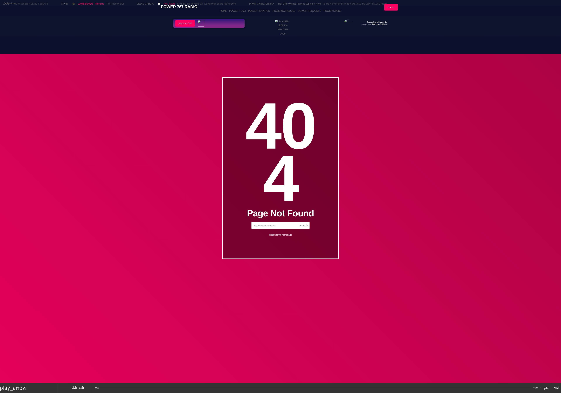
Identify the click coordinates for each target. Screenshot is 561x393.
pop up (391, 7)
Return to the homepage (280, 235)
